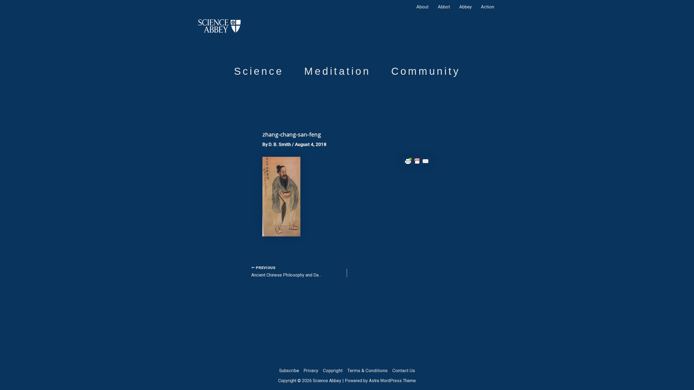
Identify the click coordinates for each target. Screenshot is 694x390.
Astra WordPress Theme (392, 380)
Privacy (311, 370)
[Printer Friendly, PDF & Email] (417, 161)
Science (259, 71)
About (422, 6)
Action (487, 6)
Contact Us (403, 370)
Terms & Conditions (367, 370)
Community (425, 71)
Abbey (465, 6)
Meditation (337, 71)
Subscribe (289, 370)
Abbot (444, 6)
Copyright (333, 370)
